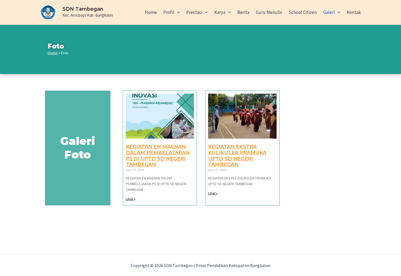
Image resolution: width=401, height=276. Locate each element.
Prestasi (194, 12)
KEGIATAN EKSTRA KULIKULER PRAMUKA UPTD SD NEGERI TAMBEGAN (237, 156)
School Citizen (303, 12)
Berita (243, 12)
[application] (177, 12)
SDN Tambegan (82, 9)
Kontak (354, 12)
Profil (168, 12)
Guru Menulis (269, 12)
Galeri (329, 12)
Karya (219, 12)
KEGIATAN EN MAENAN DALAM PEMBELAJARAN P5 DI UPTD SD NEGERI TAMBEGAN (158, 156)
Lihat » (130, 199)
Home (151, 12)
